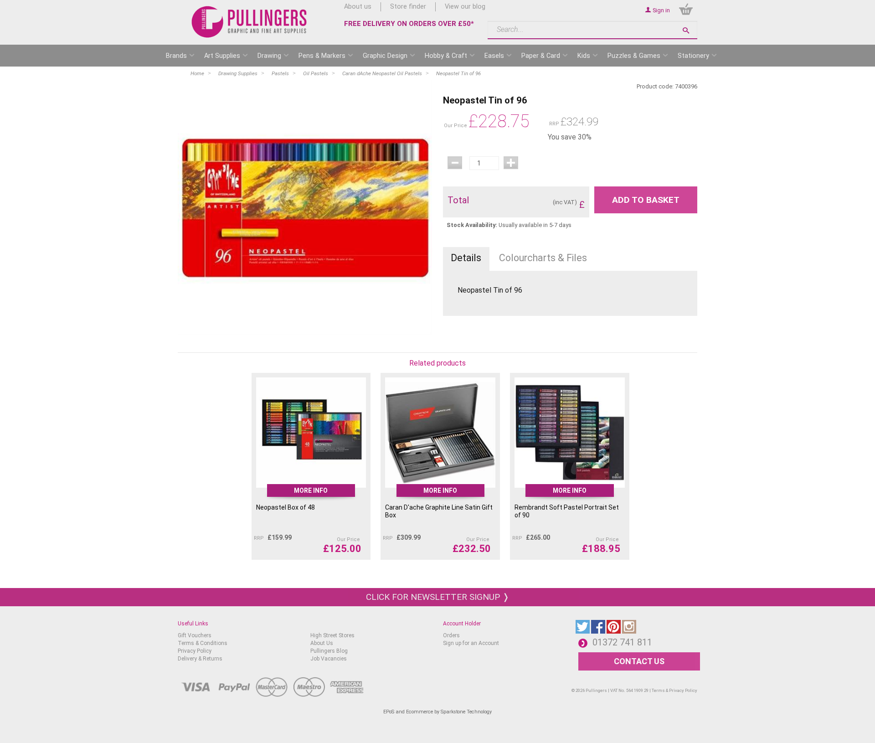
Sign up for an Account (471, 643)
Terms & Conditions (202, 643)
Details (466, 257)
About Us (321, 643)
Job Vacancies (328, 658)
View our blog (465, 6)
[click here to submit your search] (686, 30)
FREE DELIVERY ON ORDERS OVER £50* (409, 24)
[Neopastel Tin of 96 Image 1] (305, 207)
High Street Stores (332, 635)
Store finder (408, 6)
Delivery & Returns (200, 658)
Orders (451, 635)
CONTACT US (639, 661)
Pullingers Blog (329, 651)
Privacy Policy (194, 651)
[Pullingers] (249, 21)
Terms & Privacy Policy (674, 690)
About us (357, 6)
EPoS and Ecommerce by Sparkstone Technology (437, 712)
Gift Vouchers (194, 635)
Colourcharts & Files (543, 257)
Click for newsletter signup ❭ (438, 597)
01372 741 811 (622, 642)
